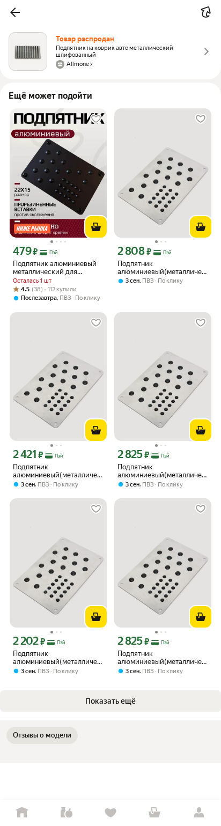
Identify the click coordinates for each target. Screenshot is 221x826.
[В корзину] (96, 227)
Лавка (66, 813)
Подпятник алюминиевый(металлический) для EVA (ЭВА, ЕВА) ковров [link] (162, 268)
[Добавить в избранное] (96, 119)
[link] (42, 735)
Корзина (154, 813)
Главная (22, 813)
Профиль (199, 813)
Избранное (110, 813)
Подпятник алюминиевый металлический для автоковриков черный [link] (55, 268)
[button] (15, 12)
